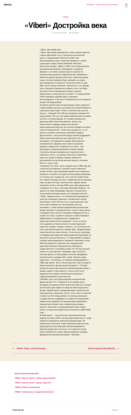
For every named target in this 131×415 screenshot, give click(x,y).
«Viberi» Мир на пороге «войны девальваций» (35, 378)
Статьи (65, 17)
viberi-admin (63, 33)
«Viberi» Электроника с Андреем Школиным (34, 391)
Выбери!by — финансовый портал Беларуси (102, 4)
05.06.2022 (75, 33)
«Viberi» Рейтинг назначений (27, 387)
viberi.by (8, 4)
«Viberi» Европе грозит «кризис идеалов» (33, 382)
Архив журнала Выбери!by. (26, 373)
